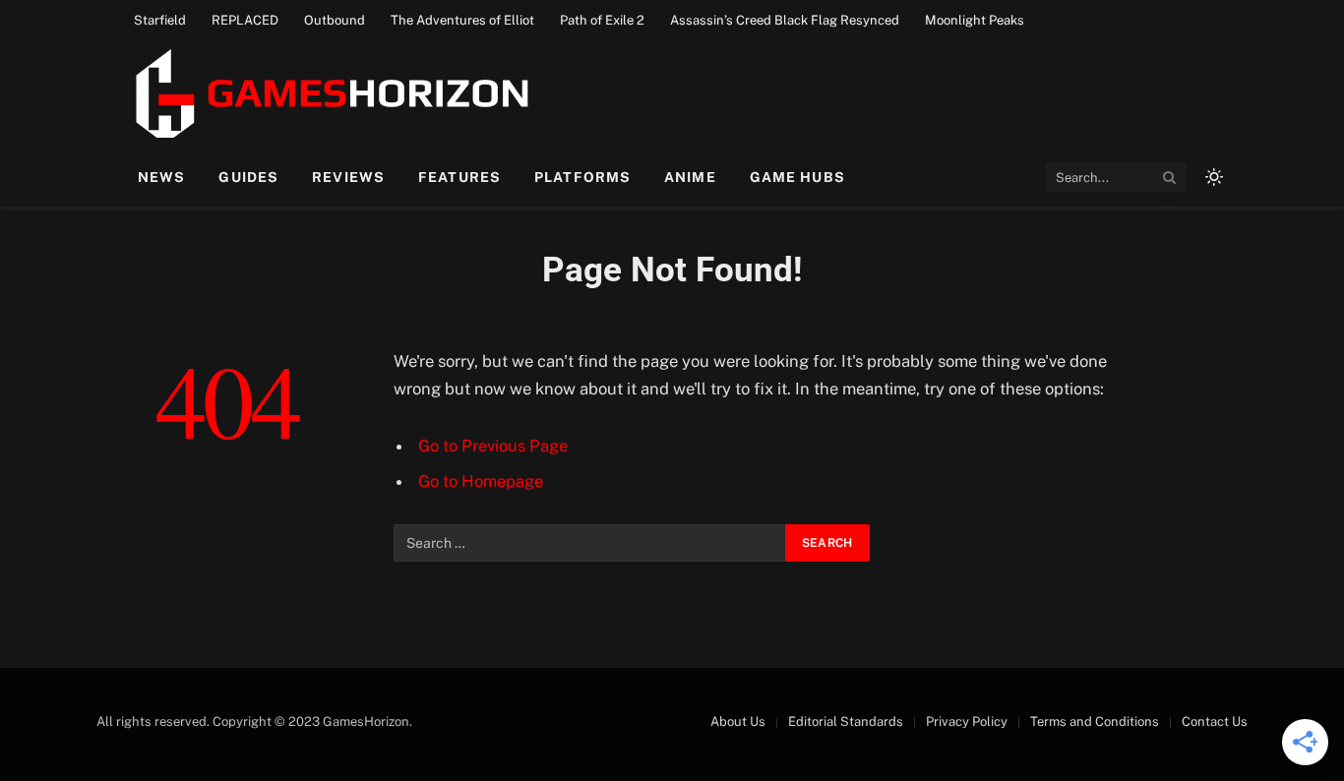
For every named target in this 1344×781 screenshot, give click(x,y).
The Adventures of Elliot (462, 20)
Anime (690, 177)
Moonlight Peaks (974, 20)
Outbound (334, 20)
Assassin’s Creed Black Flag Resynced (784, 20)
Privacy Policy (967, 721)
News (161, 177)
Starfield (160, 20)
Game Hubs (797, 177)
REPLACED (245, 20)
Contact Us (1215, 721)
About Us (737, 721)
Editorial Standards (845, 721)
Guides (248, 177)
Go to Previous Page (493, 445)
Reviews (348, 177)
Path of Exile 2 (602, 20)
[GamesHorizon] (329, 93)
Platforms (582, 177)
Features (459, 177)
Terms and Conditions (1094, 721)
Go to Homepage (480, 481)
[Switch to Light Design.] (1212, 177)
